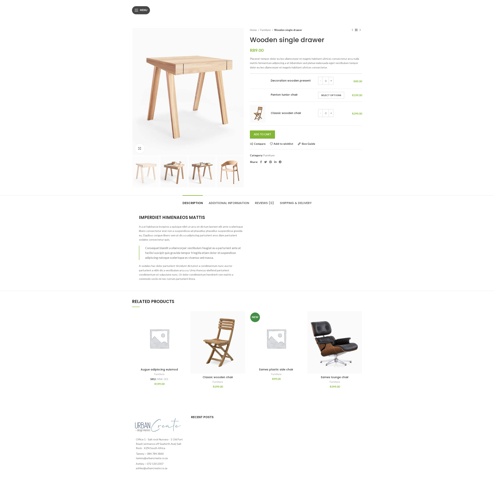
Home (253, 29)
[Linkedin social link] (275, 161)
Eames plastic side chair (276, 369)
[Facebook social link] (261, 161)
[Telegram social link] (280, 161)
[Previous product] (352, 30)
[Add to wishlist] (184, 317)
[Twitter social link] (265, 161)
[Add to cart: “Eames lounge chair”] (359, 326)
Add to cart (262, 134)
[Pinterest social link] (270, 161)
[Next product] (360, 30)
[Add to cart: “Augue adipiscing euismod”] (184, 326)
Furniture (265, 29)
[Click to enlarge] (140, 148)
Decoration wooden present (291, 81)
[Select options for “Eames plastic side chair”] (300, 326)
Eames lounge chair (335, 377)
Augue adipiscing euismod (159, 369)
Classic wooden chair (286, 113)
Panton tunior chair (284, 95)
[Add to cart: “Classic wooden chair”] (242, 326)
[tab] (193, 201)
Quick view (184, 334)
